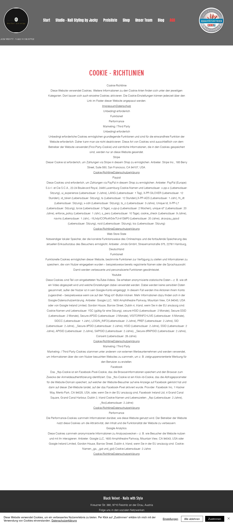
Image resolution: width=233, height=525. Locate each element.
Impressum (109, 106)
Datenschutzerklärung (126, 172)
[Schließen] (228, 519)
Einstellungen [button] (170, 519)
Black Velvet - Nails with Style (123, 498)
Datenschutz (123, 106)
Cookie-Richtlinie (103, 172)
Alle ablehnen (192, 519)
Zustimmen (214, 519)
